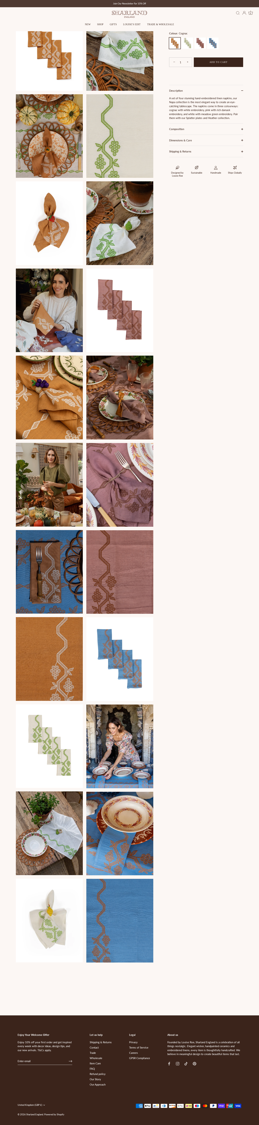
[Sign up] (70, 1061)
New (88, 24)
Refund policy (98, 1073)
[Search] (238, 13)
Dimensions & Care (180, 140)
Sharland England (34, 1114)
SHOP (100, 24)
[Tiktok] (186, 1063)
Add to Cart (218, 62)
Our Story (95, 1079)
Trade (93, 1052)
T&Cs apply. (44, 1050)
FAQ (92, 1068)
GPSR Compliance (139, 1058)
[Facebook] (169, 1063)
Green (187, 43)
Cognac (174, 43)
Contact (94, 1047)
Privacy (133, 1042)
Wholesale (96, 1058)
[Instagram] (177, 1063)
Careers (133, 1052)
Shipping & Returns (180, 151)
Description (176, 90)
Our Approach (98, 1084)
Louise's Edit (132, 24)
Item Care (95, 1063)
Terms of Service (138, 1047)
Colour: (178, 33)
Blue (212, 43)
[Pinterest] (194, 1063)
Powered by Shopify (54, 1114)
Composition (176, 129)
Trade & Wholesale (160, 24)
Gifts (113, 24)
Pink (200, 43)
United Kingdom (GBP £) (30, 1105)
